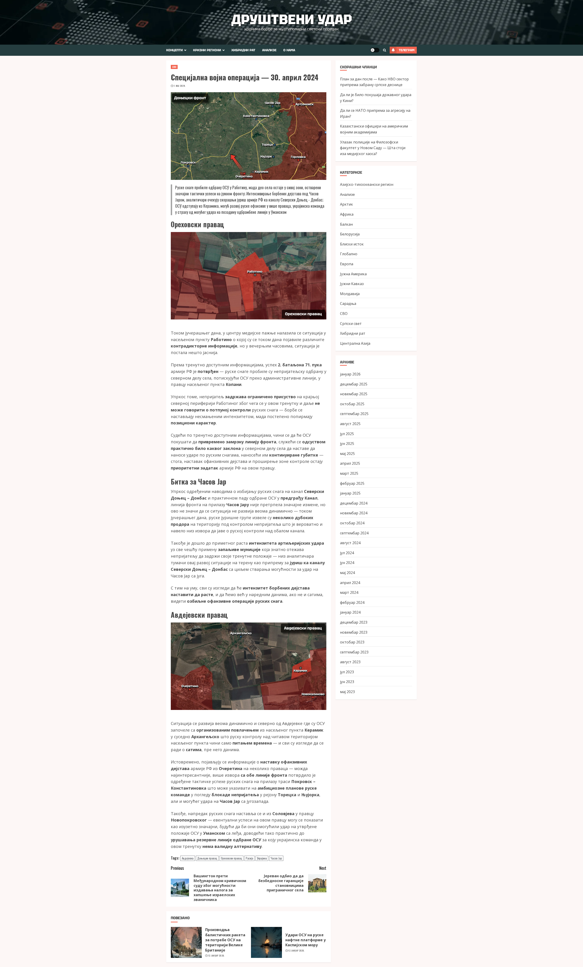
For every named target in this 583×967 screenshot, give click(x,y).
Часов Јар (276, 858)
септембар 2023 (354, 651)
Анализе (269, 50)
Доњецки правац (207, 858)
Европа (346, 263)
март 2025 (349, 473)
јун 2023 (347, 681)
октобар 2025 (352, 403)
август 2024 (350, 542)
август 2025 (350, 423)
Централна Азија (355, 343)
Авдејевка (188, 858)
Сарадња (348, 303)
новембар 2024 (353, 512)
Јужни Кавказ (352, 283)
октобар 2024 (352, 523)
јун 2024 (347, 562)
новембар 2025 (353, 393)
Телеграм (406, 50)
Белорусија (350, 234)
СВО (174, 67)
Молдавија (350, 293)
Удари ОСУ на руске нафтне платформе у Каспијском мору (305, 940)
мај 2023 (347, 691)
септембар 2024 (354, 532)
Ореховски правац (231, 858)
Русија (249, 858)
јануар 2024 (350, 612)
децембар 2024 (353, 502)
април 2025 (350, 463)
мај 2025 (347, 453)
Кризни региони (207, 50)
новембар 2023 (353, 632)
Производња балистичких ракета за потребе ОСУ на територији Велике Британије (225, 940)
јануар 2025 (350, 493)
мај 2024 (347, 572)
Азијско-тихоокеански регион (366, 184)
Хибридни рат (243, 50)
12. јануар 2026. (216, 955)
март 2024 (349, 592)
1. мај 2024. (180, 85)
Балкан (346, 224)
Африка (346, 214)
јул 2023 (347, 671)
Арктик (346, 204)
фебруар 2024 (352, 602)
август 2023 (350, 661)
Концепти (174, 50)
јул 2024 (347, 552)
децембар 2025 (353, 383)
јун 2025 (347, 443)
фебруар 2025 (352, 483)
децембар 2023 (353, 622)
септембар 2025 (354, 413)
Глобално (348, 253)
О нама (289, 50)
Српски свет (351, 323)
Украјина (262, 858)
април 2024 (350, 582)
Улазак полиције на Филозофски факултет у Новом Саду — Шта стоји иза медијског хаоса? (372, 147)
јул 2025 (347, 433)
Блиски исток (352, 243)
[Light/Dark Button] (374, 50)
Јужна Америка (353, 273)
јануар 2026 (350, 374)
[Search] (384, 50)
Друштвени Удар (291, 19)
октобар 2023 (352, 642)
